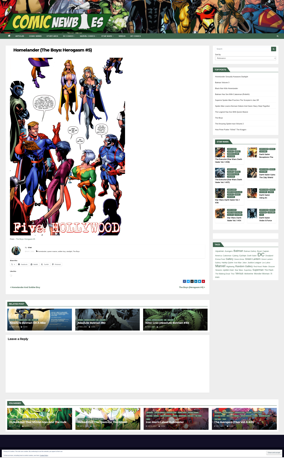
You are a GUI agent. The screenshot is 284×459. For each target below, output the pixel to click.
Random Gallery (233, 153)
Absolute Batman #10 (91, 322)
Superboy (248, 270)
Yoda (261, 214)
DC (29, 320)
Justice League (254, 262)
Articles (19, 36)
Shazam (271, 266)
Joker (244, 263)
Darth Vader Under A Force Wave (265, 220)
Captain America (160, 412)
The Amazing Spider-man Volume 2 (229, 124)
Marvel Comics (87, 36)
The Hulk (27, 419)
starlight (69, 251)
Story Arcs (52, 36)
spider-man (228, 270)
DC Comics (68, 36)
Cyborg (235, 256)
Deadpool (269, 256)
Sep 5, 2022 (152, 426)
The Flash (268, 270)
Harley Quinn (227, 262)
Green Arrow (239, 259)
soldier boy (62, 251)
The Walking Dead (222, 274)
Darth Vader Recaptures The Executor (266, 157)
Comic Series (35, 36)
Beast (259, 251)
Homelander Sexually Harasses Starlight (231, 77)
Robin (265, 266)
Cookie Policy (44, 455)
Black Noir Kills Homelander (226, 88)
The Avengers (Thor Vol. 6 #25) (234, 422)
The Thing (198, 415)
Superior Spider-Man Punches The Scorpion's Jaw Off (237, 100)
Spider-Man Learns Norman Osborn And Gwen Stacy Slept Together (242, 106)
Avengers (229, 251)
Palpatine (263, 212)
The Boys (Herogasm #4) (191, 287)
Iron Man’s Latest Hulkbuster (165, 422)
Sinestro (218, 270)
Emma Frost (220, 259)
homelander (42, 251)
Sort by (218, 55)
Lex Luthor (266, 263)
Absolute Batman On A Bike (28, 322)
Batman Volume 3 (222, 82)
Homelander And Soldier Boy (25, 287)
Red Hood (258, 266)
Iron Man (238, 263)
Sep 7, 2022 (15, 426)
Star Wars (106, 36)
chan (30, 247)
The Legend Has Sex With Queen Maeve (231, 112)
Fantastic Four (171, 412)
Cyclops (242, 255)
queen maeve (52, 251)
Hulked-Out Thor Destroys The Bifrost (102, 422)
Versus (122, 36)
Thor (233, 274)
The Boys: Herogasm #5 (25, 239)
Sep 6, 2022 (84, 426)
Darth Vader (232, 149)
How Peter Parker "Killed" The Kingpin (230, 130)
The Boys (76, 251)
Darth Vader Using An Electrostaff (264, 198)
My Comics (135, 36)
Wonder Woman (262, 273)
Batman (12, 320)
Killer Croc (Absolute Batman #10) (167, 322)
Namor (175, 415)
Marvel (237, 151)
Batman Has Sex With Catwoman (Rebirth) (232, 94)
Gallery (34, 320)
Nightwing (230, 266)
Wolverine (248, 273)
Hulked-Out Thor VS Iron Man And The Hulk (37, 422)
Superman (258, 269)
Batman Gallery (22, 320)
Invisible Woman (193, 412)
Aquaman (219, 251)
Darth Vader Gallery (235, 192)
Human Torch (182, 412)
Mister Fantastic (166, 415)
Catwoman (227, 256)
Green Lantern (252, 259)
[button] (277, 36)
